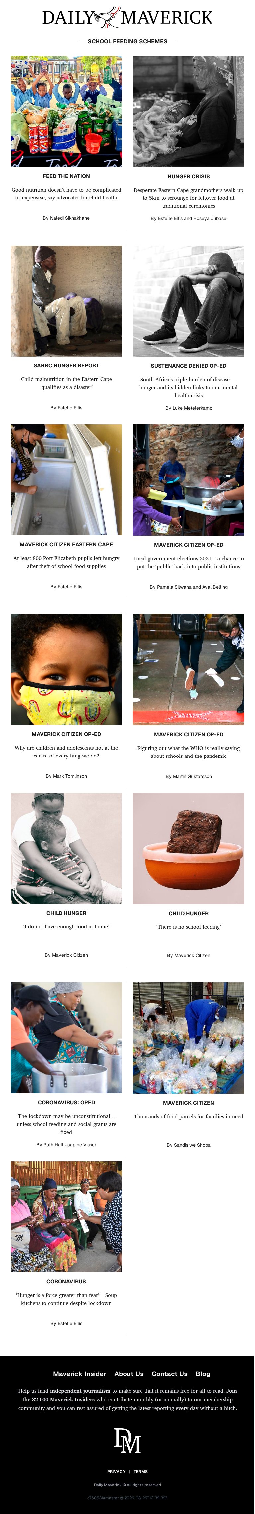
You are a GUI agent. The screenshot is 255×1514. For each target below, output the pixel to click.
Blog (203, 1374)
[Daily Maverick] (127, 17)
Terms (141, 1471)
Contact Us (170, 1374)
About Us (129, 1374)
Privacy (116, 1471)
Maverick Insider (79, 1374)
